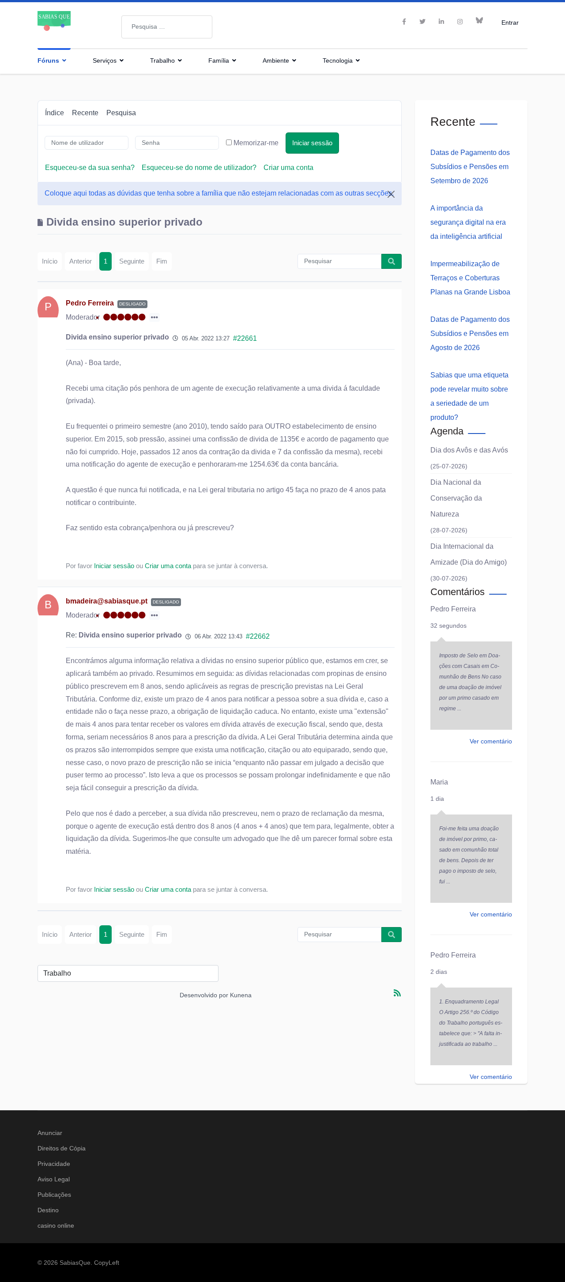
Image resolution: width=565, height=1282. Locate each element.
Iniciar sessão (312, 143)
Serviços (105, 60)
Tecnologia (338, 60)
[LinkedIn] (441, 21)
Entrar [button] (510, 22)
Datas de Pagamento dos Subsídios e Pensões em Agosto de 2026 (470, 333)
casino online (56, 1225)
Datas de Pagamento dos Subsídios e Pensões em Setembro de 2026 (470, 167)
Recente (85, 113)
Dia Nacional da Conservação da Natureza (456, 498)
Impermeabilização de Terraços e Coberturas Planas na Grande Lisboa (470, 278)
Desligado (132, 304)
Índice (54, 113)
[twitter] (422, 21)
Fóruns (48, 60)
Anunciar (50, 1132)
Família (218, 60)
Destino (48, 1210)
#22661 (245, 338)
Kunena (241, 995)
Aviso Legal (54, 1179)
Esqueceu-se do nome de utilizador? (199, 167)
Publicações (54, 1194)
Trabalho (162, 60)
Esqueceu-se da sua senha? (90, 167)
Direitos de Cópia (62, 1148)
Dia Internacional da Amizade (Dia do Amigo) (468, 554)
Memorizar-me (256, 143)
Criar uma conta (288, 167)
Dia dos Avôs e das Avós (469, 450)
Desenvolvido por (204, 995)
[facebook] (404, 21)
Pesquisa (121, 113)
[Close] (391, 194)
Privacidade (54, 1163)
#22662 (258, 636)
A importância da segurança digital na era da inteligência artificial (468, 222)
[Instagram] (460, 21)
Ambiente (276, 60)
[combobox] (166, 26)
